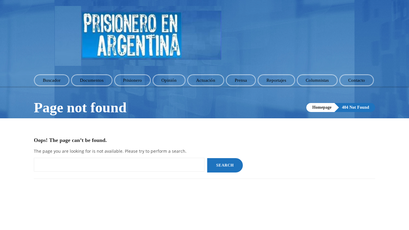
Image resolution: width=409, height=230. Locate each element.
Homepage (321, 107)
